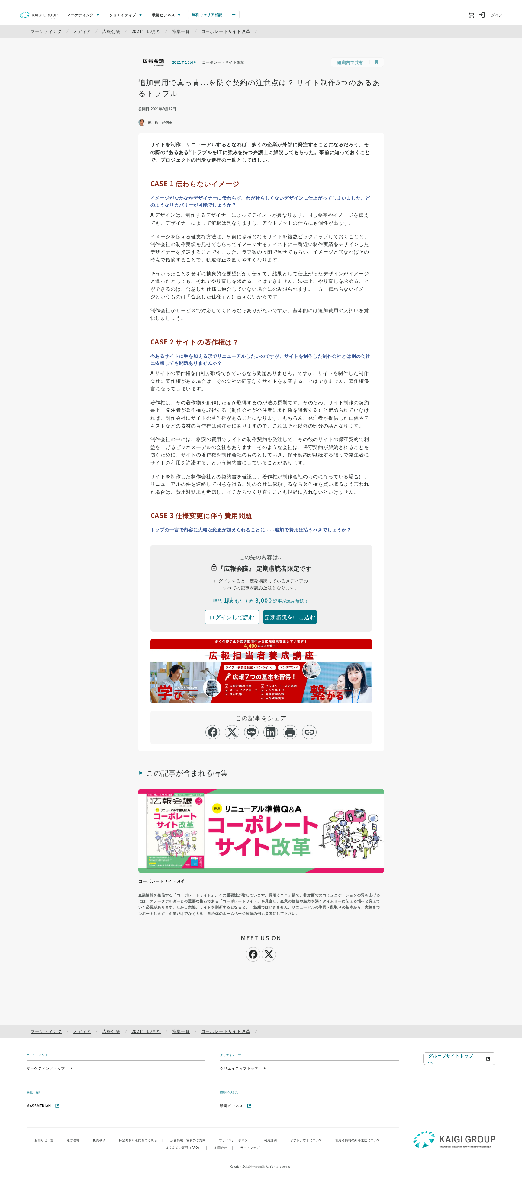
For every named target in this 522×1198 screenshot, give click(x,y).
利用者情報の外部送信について (360, 1140)
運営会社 (76, 1140)
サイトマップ (250, 1147)
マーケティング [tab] (80, 14)
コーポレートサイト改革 (225, 31)
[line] (251, 732)
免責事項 (102, 1140)
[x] (232, 732)
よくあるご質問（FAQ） (186, 1147)
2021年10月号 (146, 31)
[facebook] (213, 732)
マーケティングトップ (46, 1068)
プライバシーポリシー (238, 1140)
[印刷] (290, 732)
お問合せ (223, 1147)
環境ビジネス (231, 1105)
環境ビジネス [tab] (163, 14)
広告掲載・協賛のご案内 (190, 1140)
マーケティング (46, 31)
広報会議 (111, 31)
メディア (82, 31)
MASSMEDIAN (39, 1105)
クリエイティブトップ (239, 1068)
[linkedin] (271, 732)
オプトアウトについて (309, 1140)
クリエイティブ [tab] (122, 14)
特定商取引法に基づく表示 (141, 1140)
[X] (268, 953)
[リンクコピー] (309, 732)
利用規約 (273, 1140)
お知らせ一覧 (47, 1140)
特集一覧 (181, 31)
